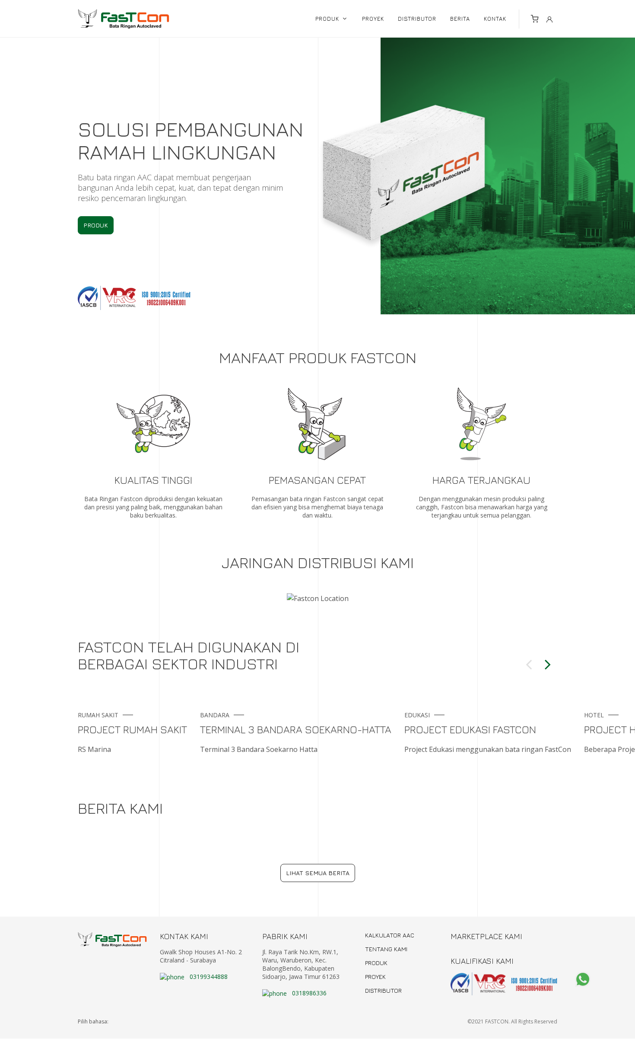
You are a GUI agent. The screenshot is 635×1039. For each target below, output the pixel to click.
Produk (95, 225)
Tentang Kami (386, 949)
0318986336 (308, 993)
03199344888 (208, 976)
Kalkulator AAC (389, 935)
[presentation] (528, 662)
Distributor (383, 990)
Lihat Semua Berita (317, 872)
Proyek (375, 976)
